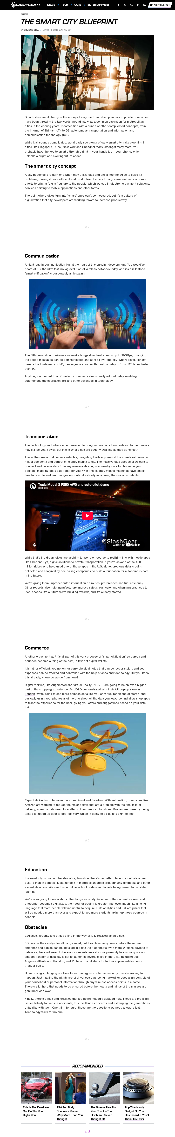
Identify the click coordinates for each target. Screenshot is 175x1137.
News (51, 4)
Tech (64, 4)
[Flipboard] (138, 5)
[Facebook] (118, 5)
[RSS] (144, 5)
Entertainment (98, 4)
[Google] (131, 5)
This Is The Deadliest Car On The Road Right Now (36, 1111)
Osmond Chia (31, 30)
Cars (77, 4)
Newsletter (162, 4)
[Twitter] (125, 5)
